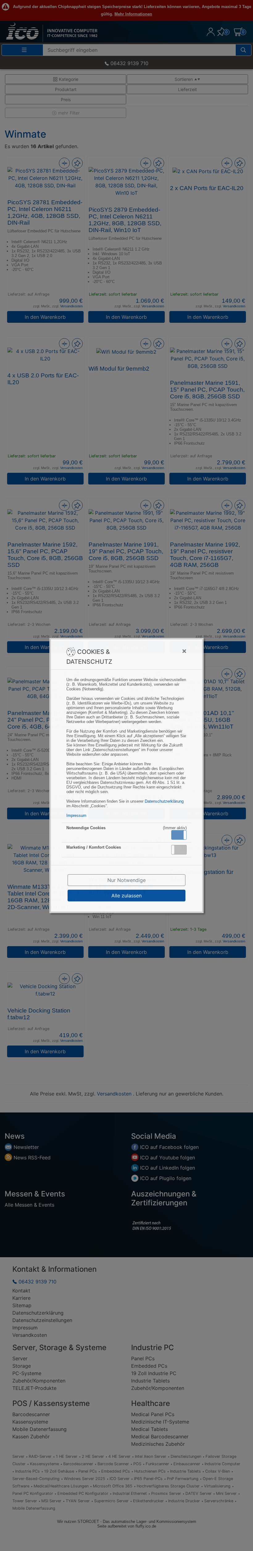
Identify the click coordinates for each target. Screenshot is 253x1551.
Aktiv (178, 834)
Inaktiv (181, 849)
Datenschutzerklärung (164, 801)
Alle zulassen (126, 895)
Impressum (76, 815)
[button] (179, 835)
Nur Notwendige (126, 880)
